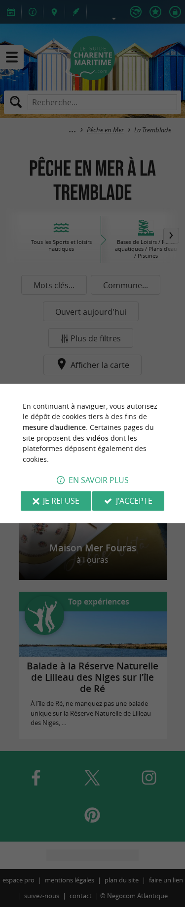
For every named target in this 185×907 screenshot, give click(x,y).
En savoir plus (99, 480)
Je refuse (61, 501)
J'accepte (134, 501)
